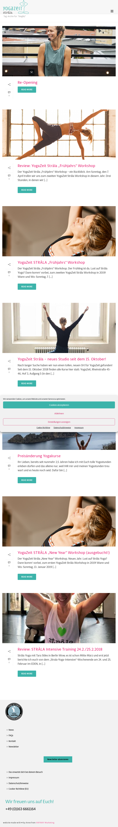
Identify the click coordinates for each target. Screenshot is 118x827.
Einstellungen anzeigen (59, 421)
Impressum (79, 427)
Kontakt (12, 741)
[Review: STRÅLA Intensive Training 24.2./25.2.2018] (59, 618)
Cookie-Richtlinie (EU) (18, 788)
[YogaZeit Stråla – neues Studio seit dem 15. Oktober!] (59, 328)
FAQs (11, 735)
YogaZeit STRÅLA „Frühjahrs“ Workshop (51, 262)
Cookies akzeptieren (59, 404)
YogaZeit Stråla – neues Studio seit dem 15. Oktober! (62, 359)
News (11, 729)
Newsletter (14, 746)
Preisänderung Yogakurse (39, 456)
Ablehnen (59, 413)
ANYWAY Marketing (45, 822)
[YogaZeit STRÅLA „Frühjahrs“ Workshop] (59, 231)
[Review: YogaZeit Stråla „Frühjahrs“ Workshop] (59, 134)
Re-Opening (27, 82)
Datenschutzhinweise (62, 427)
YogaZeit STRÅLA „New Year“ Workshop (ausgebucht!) (64, 552)
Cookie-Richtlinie (43, 427)
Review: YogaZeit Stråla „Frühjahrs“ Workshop (56, 165)
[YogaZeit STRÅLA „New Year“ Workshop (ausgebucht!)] (59, 521)
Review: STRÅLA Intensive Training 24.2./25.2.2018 (60, 649)
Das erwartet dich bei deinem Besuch (26, 772)
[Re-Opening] (59, 51)
